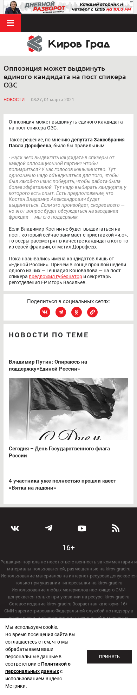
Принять (109, 656)
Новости (14, 99)
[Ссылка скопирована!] (92, 312)
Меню (10, 23)
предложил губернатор (55, 276)
